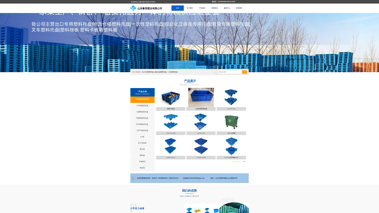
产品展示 (202, 8)
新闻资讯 (215, 8)
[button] (374, 42)
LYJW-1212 (201, 133)
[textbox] (230, 72)
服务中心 (227, 8)
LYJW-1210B (171, 133)
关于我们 (190, 8)
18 (243, 161)
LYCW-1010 (231, 109)
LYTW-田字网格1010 (231, 157)
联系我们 (239, 8)
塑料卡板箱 (171, 109)
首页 (177, 8)
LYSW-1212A (170, 157)
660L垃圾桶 (231, 133)
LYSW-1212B (201, 157)
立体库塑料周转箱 (201, 109)
